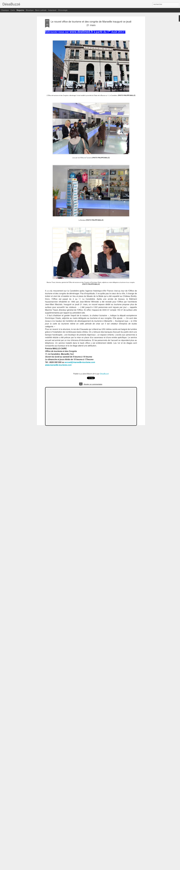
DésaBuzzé (104, 373)
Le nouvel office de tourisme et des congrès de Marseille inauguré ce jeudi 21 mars (91, 23)
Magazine (20, 10)
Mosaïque (30, 10)
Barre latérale (40, 10)
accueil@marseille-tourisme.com (80, 362)
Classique (5, 10)
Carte (13, 10)
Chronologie (62, 10)
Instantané (52, 10)
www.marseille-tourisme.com (58, 364)
